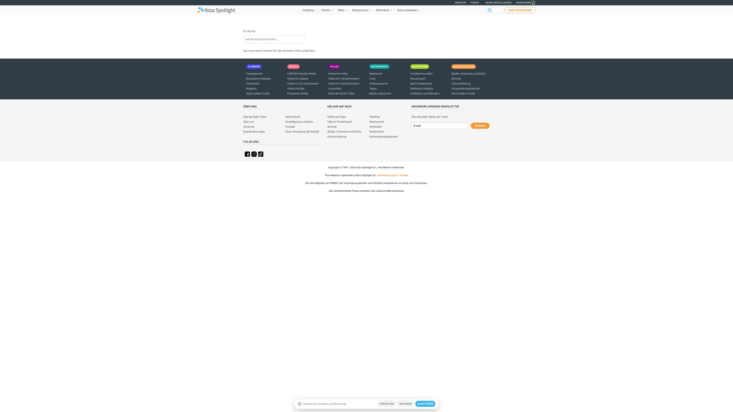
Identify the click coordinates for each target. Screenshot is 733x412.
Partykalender (254, 73)
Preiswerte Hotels (297, 93)
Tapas (373, 88)
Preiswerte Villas (338, 73)
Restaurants (376, 121)
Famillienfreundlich (421, 73)
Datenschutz (292, 116)
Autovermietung (461, 83)
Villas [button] (340, 10)
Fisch (372, 78)
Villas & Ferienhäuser (339, 121)
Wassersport (418, 78)
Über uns (248, 121)
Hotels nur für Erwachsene (303, 83)
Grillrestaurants (378, 83)
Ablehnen (405, 403)
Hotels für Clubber (298, 78)
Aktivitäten (375, 126)
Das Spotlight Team (254, 116)
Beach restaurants (380, 93)
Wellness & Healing (421, 88)
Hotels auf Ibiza (336, 116)
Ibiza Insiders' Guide (258, 93)
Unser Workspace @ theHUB (302, 131)
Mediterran (375, 73)
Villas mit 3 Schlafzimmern (343, 78)
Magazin (460, 2)
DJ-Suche (249, 31)
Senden (480, 125)
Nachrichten (376, 131)
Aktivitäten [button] (383, 10)
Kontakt (290, 126)
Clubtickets (252, 83)
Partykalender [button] (520, 10)
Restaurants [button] (360, 10)
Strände (456, 78)
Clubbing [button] (308, 10)
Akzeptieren (425, 403)
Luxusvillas (334, 88)
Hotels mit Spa (295, 88)
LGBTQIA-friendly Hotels (301, 73)
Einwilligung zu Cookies (299, 121)
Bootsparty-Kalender (258, 78)
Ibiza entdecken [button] (407, 10)
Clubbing (374, 116)
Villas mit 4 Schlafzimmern (343, 83)
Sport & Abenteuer (421, 83)
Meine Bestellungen (499, 2)
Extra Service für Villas (341, 93)
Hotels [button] (325, 10)
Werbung (248, 126)
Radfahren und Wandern (425, 93)
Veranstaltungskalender (465, 88)
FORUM (475, 2)
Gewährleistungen (254, 131)
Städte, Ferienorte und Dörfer (468, 73)
